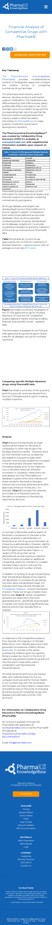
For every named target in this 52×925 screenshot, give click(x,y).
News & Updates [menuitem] (26, 825)
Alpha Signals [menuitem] (26, 844)
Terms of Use (29, 921)
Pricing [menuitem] (26, 809)
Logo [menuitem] (26, 847)
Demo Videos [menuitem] (26, 815)
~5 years (31, 248)
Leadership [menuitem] (26, 856)
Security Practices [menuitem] (26, 859)
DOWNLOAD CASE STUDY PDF (30, 55)
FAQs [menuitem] (26, 819)
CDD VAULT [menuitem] (26, 862)
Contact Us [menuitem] (26, 866)
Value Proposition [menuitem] (26, 840)
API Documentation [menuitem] (26, 828)
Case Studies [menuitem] (26, 822)
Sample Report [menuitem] (26, 812)
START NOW (26, 794)
